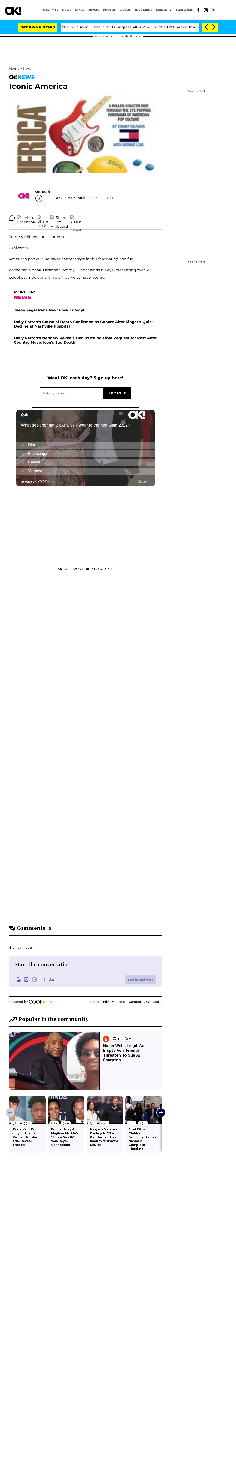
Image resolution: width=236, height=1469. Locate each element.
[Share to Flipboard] (59, 218)
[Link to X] (213, 9)
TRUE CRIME (143, 10)
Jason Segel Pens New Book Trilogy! (49, 310)
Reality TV (50, 10)
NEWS (66, 10)
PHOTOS (109, 10)
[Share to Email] (75, 218)
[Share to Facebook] (26, 218)
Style (79, 10)
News (27, 68)
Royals (93, 10)
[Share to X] (43, 218)
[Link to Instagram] (206, 9)
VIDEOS (125, 10)
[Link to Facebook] (198, 9)
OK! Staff (42, 192)
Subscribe (184, 10)
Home (14, 68)
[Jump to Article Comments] (12, 218)
